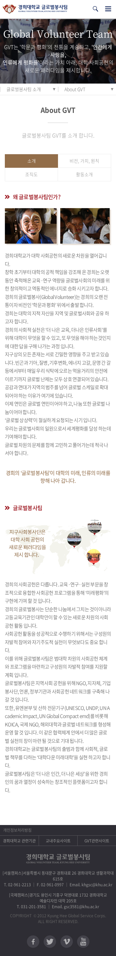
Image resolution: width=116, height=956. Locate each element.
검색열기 (95, 9)
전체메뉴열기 (108, 9)
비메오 (66, 941)
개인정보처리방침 (17, 830)
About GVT (74, 89)
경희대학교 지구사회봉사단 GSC (35, 9)
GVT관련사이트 (96, 841)
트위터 (50, 941)
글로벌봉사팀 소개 (23, 89)
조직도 (31, 174)
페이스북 (33, 941)
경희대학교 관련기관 (19, 841)
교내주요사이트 (58, 841)
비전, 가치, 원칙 (84, 160)
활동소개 (84, 174)
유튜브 (83, 941)
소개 (31, 160)
